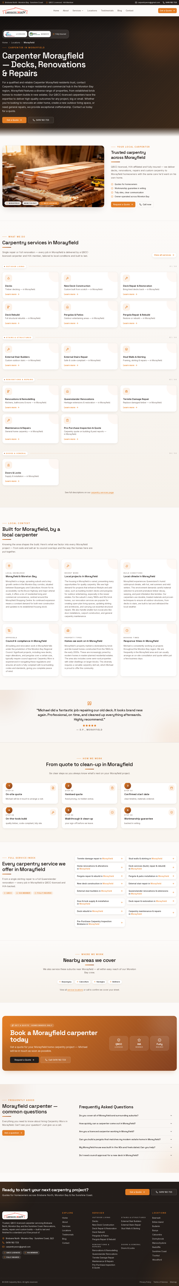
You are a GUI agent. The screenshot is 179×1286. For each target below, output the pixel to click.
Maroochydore (159, 1243)
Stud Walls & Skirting (130, 1228)
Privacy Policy (145, 1282)
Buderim (156, 1226)
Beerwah (156, 1218)
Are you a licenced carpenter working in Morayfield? (106, 1131)
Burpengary (66, 982)
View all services (162, 255)
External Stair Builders (131, 1221)
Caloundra (157, 1234)
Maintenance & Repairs (103, 1261)
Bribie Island (157, 1222)
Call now (147, 204)
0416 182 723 (171, 2)
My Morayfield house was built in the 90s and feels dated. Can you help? (117, 1147)
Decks (95, 1221)
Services (77, 10)
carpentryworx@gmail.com (149, 2)
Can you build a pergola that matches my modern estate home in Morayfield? (120, 1139)
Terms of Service (160, 1282)
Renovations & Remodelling (105, 1250)
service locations (75, 990)
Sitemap (173, 1282)
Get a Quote (166, 10)
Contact (129, 10)
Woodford (157, 1260)
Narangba (100, 982)
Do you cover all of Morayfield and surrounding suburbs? (108, 1115)
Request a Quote (121, 204)
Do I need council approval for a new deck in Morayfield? (109, 1155)
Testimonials (107, 10)
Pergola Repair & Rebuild (104, 1239)
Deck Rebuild (98, 1232)
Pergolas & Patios (100, 1235)
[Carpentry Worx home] (15, 10)
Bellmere (116, 982)
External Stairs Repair (131, 1225)
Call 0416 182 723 (57, 1060)
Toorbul (156, 1255)
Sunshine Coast (159, 1251)
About (66, 10)
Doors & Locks (128, 1248)
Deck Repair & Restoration (104, 1228)
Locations (92, 10)
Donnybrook (158, 1239)
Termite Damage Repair (103, 1257)
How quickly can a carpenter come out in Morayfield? (107, 1123)
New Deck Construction (103, 1225)
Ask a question (11, 1133)
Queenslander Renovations (104, 1254)
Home (56, 10)
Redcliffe (156, 1247)
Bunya (155, 1230)
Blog (119, 10)
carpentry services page (102, 492)
